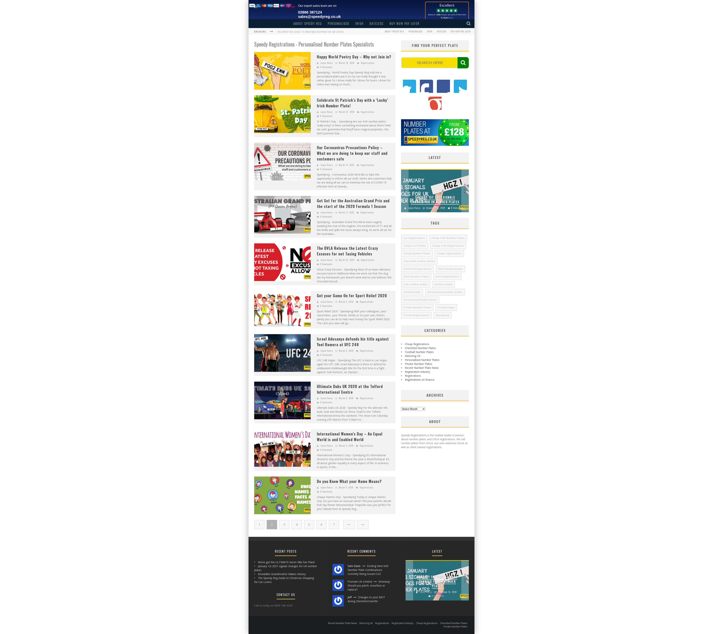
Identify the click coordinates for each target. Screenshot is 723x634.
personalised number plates (445, 292)
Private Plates (446, 307)
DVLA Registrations (447, 276)
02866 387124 (310, 12)
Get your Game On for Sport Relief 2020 (352, 295)
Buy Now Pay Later (404, 23)
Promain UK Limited (360, 581)
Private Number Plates (417, 307)
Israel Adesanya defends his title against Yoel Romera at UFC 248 (353, 341)
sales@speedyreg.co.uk (319, 17)
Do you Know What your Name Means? (349, 481)
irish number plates (415, 284)
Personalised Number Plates (422, 360)
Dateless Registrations (417, 268)
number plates (443, 284)
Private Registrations (416, 315)
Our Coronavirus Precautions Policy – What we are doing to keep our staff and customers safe (352, 153)
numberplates (412, 292)
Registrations (367, 62)
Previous (405, 190)
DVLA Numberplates (450, 268)
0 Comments (326, 67)
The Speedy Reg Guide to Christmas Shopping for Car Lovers (310, 31)
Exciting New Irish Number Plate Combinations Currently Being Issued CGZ (368, 570)
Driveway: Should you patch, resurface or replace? (369, 585)
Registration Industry (417, 372)
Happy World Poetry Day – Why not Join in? (354, 57)
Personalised (338, 23)
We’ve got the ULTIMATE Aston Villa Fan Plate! (286, 562)
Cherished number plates (419, 261)
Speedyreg (442, 315)
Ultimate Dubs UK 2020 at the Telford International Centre (350, 389)
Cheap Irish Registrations (448, 245)
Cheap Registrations (417, 344)
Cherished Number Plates (420, 348)
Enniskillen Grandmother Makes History (282, 574)
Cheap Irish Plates (414, 245)
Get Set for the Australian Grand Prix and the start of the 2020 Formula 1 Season (353, 203)
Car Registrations (414, 238)
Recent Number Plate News (422, 368)
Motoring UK (412, 356)
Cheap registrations (449, 253)
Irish (359, 23)
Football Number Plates (419, 352)
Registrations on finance (419, 379)
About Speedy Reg (307, 23)
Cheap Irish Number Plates (448, 238)
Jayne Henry (326, 62)
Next (465, 190)
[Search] (469, 23)
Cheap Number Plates (416, 253)
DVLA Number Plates (416, 276)
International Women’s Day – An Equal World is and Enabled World (349, 436)
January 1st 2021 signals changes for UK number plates (435, 199)
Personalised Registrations (420, 299)
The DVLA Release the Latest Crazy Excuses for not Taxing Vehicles (347, 251)
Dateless (377, 23)
